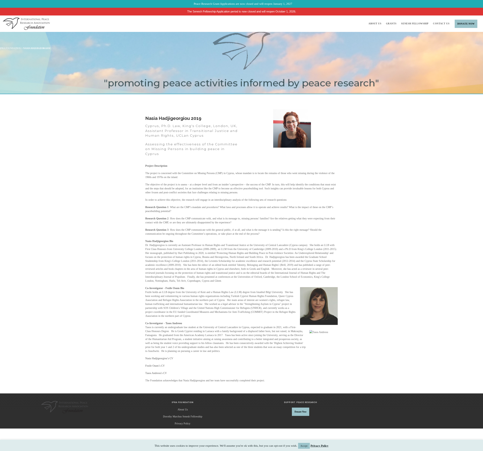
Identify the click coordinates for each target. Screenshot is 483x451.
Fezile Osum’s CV (155, 365)
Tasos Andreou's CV (156, 373)
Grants (391, 23)
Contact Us (441, 23)
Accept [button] (304, 445)
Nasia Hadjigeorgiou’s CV (159, 358)
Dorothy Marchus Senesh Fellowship (182, 416)
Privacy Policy (182, 423)
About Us (374, 23)
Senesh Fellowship (414, 23)
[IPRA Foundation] (26, 24)
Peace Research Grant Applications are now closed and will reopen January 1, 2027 (243, 3)
